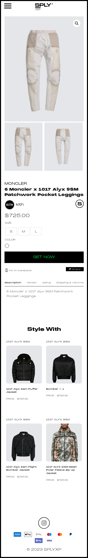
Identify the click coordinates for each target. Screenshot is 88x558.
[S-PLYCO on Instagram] (44, 523)
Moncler (16, 184)
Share (76, 269)
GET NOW (44, 257)
